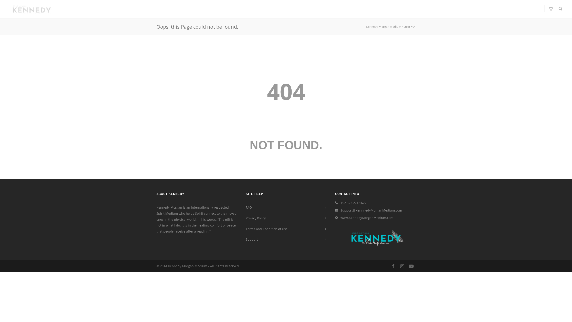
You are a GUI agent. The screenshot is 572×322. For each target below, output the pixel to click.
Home (299, 8)
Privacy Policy (256, 218)
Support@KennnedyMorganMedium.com (371, 210)
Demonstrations (405, 8)
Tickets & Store (438, 8)
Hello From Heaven (503, 8)
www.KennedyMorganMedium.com (367, 218)
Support (252, 239)
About (315, 8)
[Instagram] (402, 266)
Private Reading (340, 8)
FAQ (249, 207)
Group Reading (372, 8)
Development (469, 8)
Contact (533, 8)
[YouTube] (411, 266)
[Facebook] (393, 266)
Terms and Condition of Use (267, 229)
